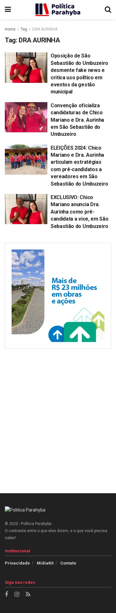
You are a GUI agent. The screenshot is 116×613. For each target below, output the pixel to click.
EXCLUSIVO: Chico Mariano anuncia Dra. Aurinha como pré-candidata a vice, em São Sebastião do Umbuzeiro (79, 211)
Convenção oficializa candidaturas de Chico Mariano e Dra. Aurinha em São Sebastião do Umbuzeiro (77, 119)
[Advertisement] (58, 416)
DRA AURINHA (44, 29)
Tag (24, 29)
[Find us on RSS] (28, 594)
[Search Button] (108, 9)
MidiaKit (45, 563)
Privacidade (17, 563)
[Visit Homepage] (58, 9)
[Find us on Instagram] (17, 594)
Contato (68, 563)
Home (10, 29)
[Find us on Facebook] (6, 594)
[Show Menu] (8, 9)
